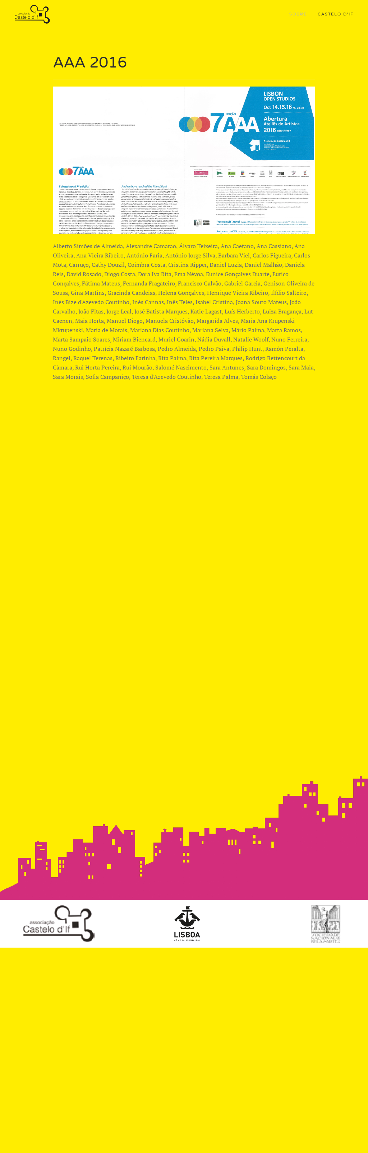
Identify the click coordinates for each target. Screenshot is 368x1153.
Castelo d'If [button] (336, 14)
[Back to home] (33, 14)
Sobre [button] (298, 14)
